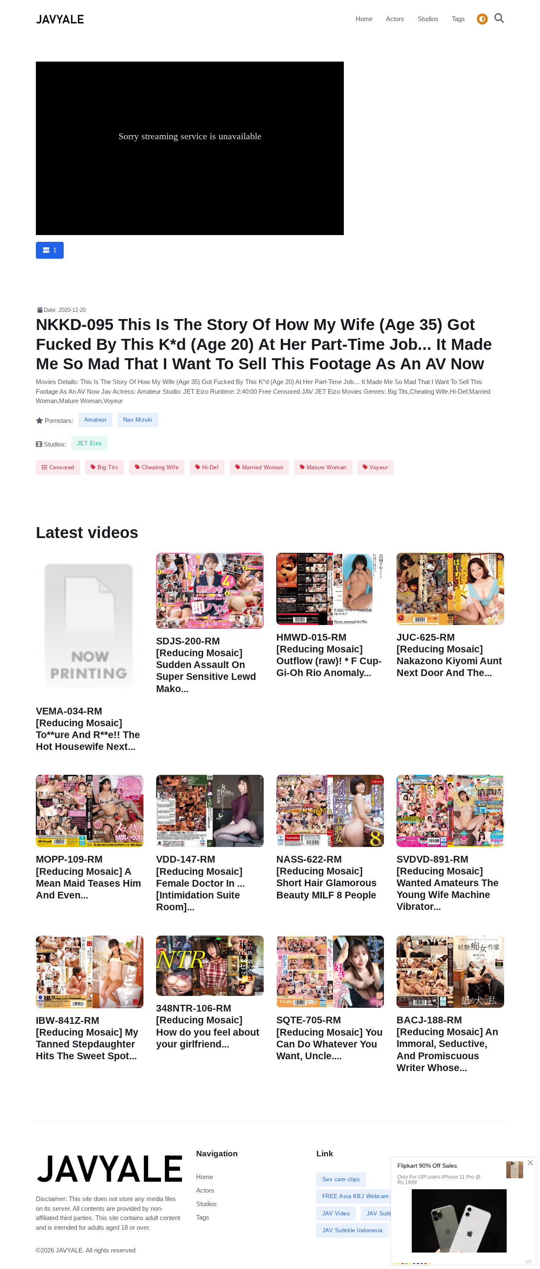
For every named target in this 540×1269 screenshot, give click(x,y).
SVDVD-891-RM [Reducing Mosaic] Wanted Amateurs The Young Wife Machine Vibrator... (448, 883)
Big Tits (107, 467)
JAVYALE (69, 1250)
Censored (60, 467)
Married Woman (261, 467)
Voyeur (378, 467)
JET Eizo (89, 443)
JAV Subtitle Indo (390, 1213)
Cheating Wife (159, 467)
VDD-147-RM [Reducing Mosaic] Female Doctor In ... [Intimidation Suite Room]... (200, 884)
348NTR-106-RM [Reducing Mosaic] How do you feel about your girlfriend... (207, 1026)
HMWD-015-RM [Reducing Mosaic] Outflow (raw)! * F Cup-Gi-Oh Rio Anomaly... (329, 655)
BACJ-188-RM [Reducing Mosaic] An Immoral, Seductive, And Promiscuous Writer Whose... (447, 1044)
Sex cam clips (341, 1179)
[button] (496, 19)
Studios (428, 18)
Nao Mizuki (138, 420)
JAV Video (336, 1213)
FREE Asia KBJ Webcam (355, 1196)
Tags (458, 18)
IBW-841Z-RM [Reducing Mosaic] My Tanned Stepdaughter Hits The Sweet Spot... (87, 1038)
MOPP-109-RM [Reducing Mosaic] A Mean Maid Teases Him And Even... (88, 878)
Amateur (95, 420)
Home (364, 18)
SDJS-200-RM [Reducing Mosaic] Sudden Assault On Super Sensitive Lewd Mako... (206, 665)
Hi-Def (209, 467)
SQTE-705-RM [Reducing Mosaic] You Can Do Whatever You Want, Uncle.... (329, 1038)
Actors (395, 18)
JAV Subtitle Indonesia (352, 1230)
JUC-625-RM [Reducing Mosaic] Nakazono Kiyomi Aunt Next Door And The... (449, 655)
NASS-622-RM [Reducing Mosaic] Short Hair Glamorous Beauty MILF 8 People (326, 878)
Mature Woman (325, 467)
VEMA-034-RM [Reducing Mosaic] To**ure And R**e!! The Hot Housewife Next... (88, 729)
